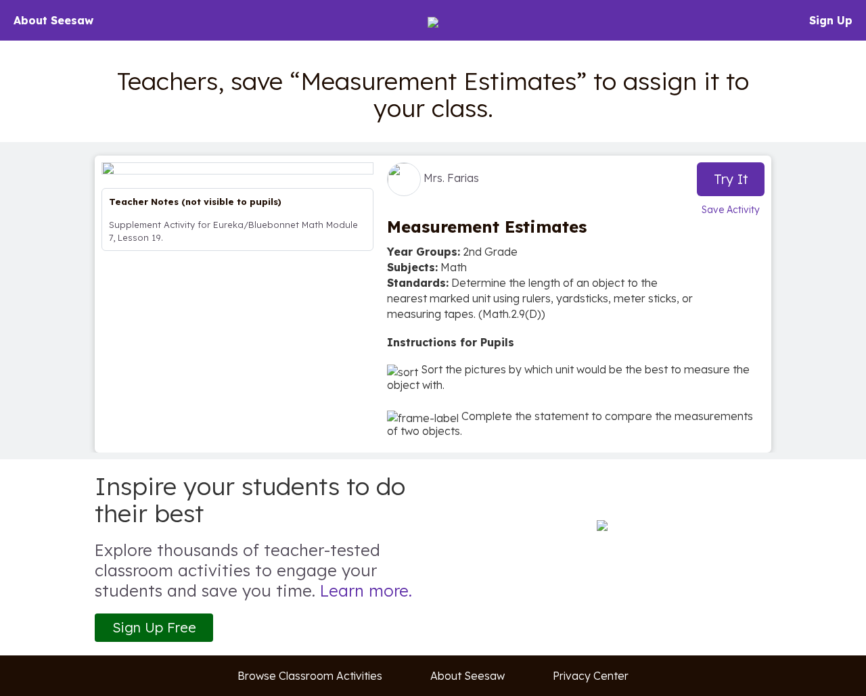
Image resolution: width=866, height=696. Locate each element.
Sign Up (830, 20)
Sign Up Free (154, 627)
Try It (731, 178)
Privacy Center (591, 675)
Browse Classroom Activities (309, 675)
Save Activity (731, 210)
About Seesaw (53, 20)
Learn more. (366, 590)
